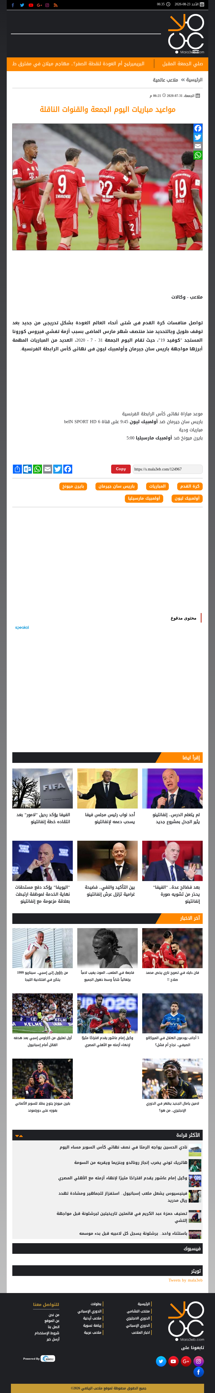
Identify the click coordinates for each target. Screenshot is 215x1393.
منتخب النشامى (138, 1311)
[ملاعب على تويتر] (22, 4)
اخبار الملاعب (141, 1332)
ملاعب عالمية (165, 80)
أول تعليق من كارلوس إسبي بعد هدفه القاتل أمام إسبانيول (43, 1041)
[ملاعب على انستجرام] (48, 4)
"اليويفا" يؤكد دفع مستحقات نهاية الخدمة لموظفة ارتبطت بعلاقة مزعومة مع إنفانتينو (42, 894)
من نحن (54, 1314)
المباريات (39, 340)
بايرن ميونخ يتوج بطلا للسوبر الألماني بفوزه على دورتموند (42, 1107)
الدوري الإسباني (138, 1325)
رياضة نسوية (92, 1325)
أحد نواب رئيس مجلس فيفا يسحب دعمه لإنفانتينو (110, 818)
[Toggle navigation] (196, 51)
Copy (121, 469)
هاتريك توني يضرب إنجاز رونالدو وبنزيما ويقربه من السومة (130, 1162)
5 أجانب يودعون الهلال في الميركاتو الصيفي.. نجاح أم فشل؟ (172, 1041)
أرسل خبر (53, 1339)
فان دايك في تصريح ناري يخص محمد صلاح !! (172, 976)
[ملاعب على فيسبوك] (14, 4)
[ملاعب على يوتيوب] (31, 4)
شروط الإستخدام (47, 1333)
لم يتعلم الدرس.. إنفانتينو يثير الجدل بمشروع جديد (176, 818)
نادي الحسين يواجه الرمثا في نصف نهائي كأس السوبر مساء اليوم (123, 1147)
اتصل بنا (53, 1326)
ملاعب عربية (92, 1332)
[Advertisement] (107, 371)
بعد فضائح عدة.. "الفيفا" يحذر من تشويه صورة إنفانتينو (176, 894)
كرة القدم (154, 323)
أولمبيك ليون (143, 422)
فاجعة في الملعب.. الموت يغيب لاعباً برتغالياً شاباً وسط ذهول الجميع (107, 976)
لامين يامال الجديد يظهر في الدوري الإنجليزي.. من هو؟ (172, 1107)
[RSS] (56, 4)
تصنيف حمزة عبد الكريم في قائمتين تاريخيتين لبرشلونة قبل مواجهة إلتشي (122, 1217)
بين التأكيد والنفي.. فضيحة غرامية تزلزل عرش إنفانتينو (110, 891)
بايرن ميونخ (73, 486)
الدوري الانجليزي (138, 1318)
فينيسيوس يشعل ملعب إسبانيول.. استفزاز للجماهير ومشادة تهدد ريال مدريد (123, 1197)
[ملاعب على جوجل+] (39, 4)
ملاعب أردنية (92, 1318)
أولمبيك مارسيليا (154, 438)
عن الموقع (52, 1320)
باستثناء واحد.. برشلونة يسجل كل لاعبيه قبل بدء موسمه (133, 1233)
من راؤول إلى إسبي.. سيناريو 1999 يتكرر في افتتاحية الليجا (42, 976)
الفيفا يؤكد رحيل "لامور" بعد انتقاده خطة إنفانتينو (43, 818)
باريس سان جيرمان (149, 349)
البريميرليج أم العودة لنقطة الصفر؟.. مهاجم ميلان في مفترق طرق (112, 63)
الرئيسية (194, 80)
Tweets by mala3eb (186, 1280)
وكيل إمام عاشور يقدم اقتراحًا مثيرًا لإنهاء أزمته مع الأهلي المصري (107, 1041)
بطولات (96, 1303)
